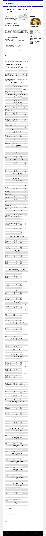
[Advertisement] (28, 3)
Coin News (17, 531)
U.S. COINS (13, 6)
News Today (20, 531)
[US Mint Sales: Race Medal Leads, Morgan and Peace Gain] (31, 42)
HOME (6, 6)
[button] (40, 6)
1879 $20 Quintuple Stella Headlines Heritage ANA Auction (35, 27)
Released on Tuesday (10, 19)
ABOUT (32, 6)
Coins (25, 531)
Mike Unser (7, 12)
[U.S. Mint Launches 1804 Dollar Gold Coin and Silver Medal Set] (31, 39)
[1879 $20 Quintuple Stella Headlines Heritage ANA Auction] (35, 21)
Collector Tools (23, 531)
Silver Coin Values (28, 531)
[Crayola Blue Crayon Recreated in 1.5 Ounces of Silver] (31, 36)
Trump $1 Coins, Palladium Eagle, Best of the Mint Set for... (37, 32)
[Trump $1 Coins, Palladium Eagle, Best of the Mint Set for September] (31, 32)
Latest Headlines (10, 6)
